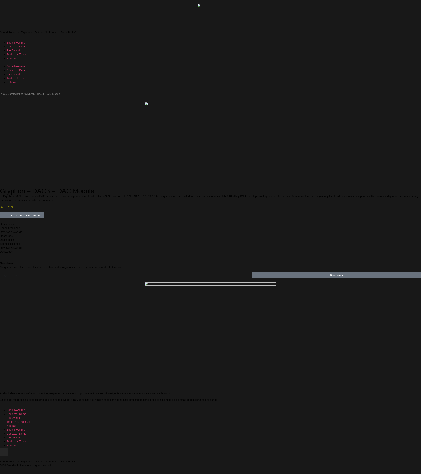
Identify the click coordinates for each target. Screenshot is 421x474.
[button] (210, 62)
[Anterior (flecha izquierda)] (6, 237)
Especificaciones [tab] (10, 228)
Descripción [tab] (7, 224)
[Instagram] (4, 452)
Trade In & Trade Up (18, 54)
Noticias (11, 58)
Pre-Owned (13, 50)
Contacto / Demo (16, 46)
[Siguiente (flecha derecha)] (415, 237)
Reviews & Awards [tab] (11, 232)
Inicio (3, 94)
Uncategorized (15, 94)
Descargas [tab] (6, 236)
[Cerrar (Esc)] (410, 3)
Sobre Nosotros (16, 42)
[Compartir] (417, 3)
